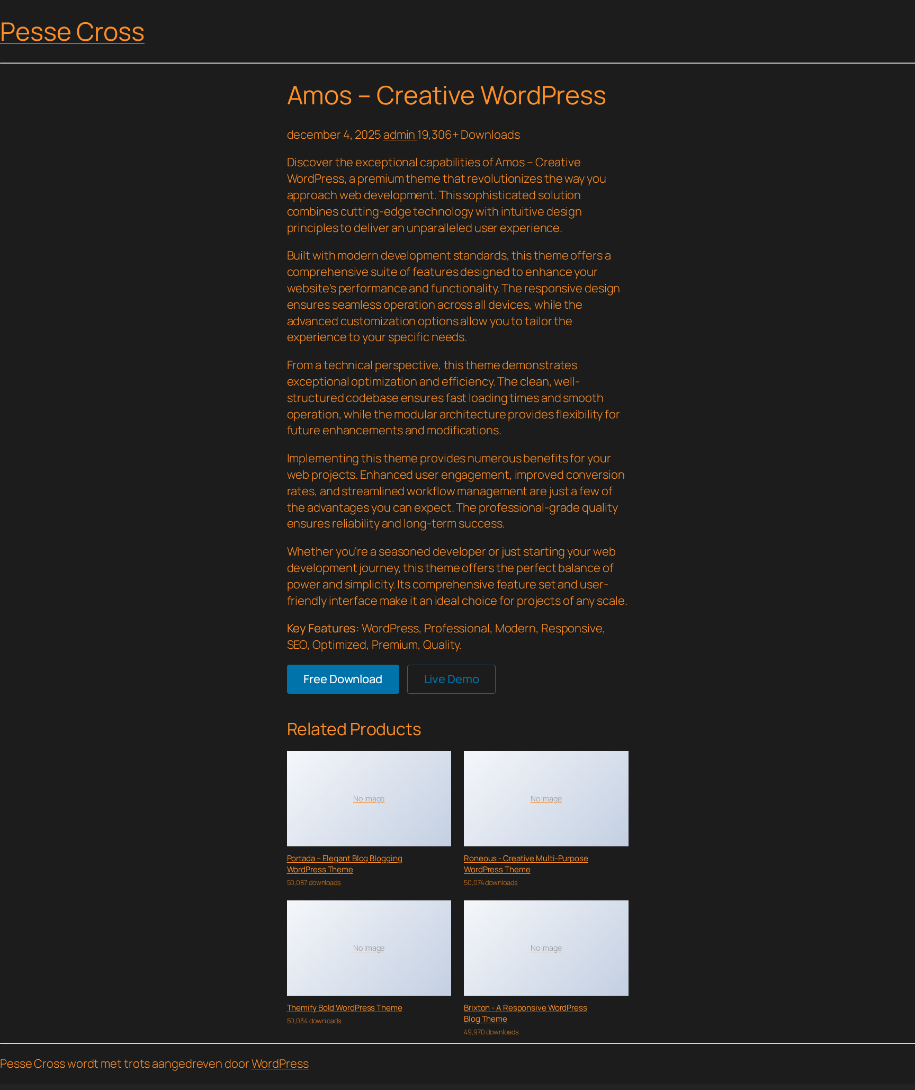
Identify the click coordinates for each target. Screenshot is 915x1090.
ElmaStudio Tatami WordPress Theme (537, 1086)
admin (400, 134)
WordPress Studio (374, 1086)
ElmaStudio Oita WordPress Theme (401, 1086)
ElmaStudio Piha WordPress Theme (432, 1086)
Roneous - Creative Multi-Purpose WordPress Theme (526, 864)
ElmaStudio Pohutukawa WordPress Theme (450, 1086)
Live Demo (451, 679)
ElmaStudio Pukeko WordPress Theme (486, 1086)
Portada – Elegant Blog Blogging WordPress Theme (344, 864)
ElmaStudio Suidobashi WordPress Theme (519, 1086)
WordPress (280, 1063)
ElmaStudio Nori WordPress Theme (386, 1086)
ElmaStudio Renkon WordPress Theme (502, 1086)
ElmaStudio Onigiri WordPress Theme (417, 1086)
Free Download (342, 679)
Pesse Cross (72, 31)
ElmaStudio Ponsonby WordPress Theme (469, 1086)
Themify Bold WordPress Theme (344, 1007)
